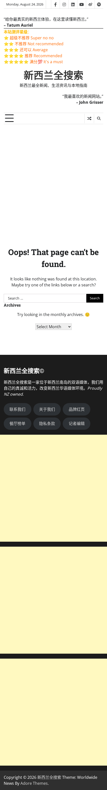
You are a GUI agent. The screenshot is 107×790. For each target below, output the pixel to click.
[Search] (98, 118)
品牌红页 (77, 409)
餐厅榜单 (17, 423)
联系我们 (17, 409)
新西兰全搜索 (53, 75)
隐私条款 (47, 423)
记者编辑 (77, 423)
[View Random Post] (89, 118)
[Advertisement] (53, 180)
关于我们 (47, 409)
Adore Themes (34, 783)
